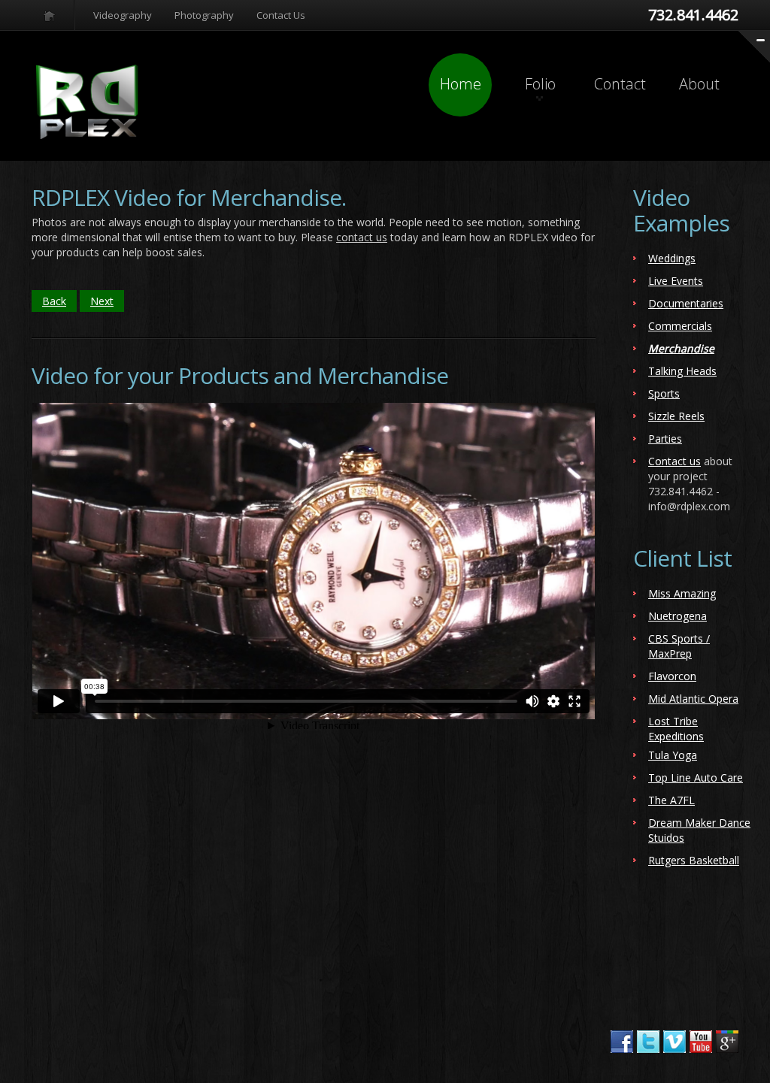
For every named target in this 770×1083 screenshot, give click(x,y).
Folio (540, 84)
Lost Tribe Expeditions (676, 728)
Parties (665, 438)
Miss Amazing (682, 593)
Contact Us (280, 15)
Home (460, 84)
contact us (361, 237)
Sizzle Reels (676, 416)
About (699, 84)
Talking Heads (682, 371)
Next (102, 301)
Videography (122, 15)
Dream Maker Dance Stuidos (699, 830)
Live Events (675, 281)
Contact (620, 84)
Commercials (680, 326)
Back (54, 301)
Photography (204, 15)
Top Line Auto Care (695, 777)
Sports (664, 393)
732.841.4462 (693, 15)
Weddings (672, 258)
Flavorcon (672, 676)
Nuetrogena (677, 616)
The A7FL (671, 800)
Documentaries (685, 303)
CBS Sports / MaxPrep (679, 646)
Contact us (674, 461)
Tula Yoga (672, 755)
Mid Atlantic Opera (693, 698)
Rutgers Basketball (693, 860)
